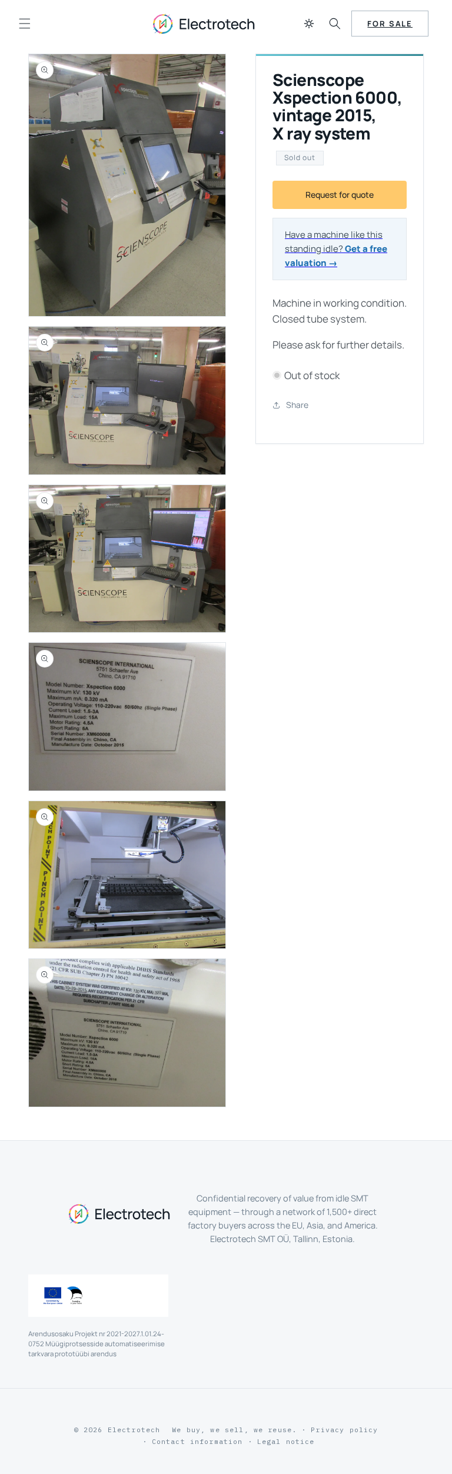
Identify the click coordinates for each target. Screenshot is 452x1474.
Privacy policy (344, 1429)
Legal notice (286, 1441)
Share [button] (297, 404)
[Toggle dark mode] (309, 23)
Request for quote (339, 194)
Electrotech (134, 1429)
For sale (390, 23)
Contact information (197, 1441)
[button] (25, 23)
